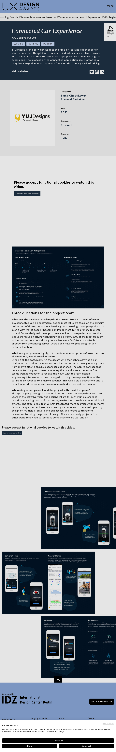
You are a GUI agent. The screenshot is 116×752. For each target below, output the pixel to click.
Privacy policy (108, 724)
